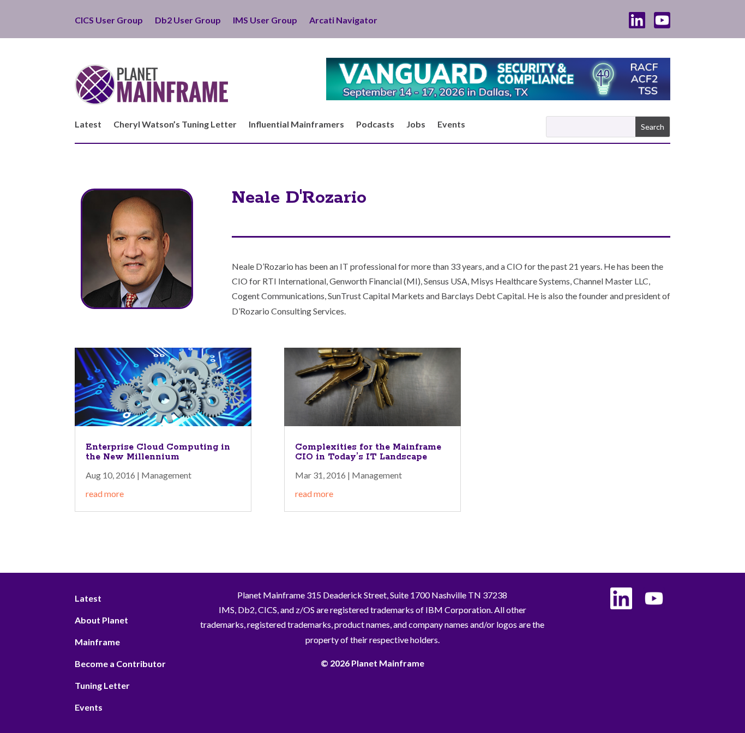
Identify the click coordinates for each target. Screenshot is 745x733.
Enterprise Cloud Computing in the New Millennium (158, 452)
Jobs (415, 124)
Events (451, 124)
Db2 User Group (188, 20)
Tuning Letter (102, 685)
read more (105, 493)
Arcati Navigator (343, 20)
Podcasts (375, 124)
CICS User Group (109, 20)
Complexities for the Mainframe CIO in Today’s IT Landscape (368, 452)
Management (166, 475)
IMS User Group (265, 20)
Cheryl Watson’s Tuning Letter (175, 124)
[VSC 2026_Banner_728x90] (498, 97)
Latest (88, 124)
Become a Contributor (120, 663)
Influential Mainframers (296, 124)
